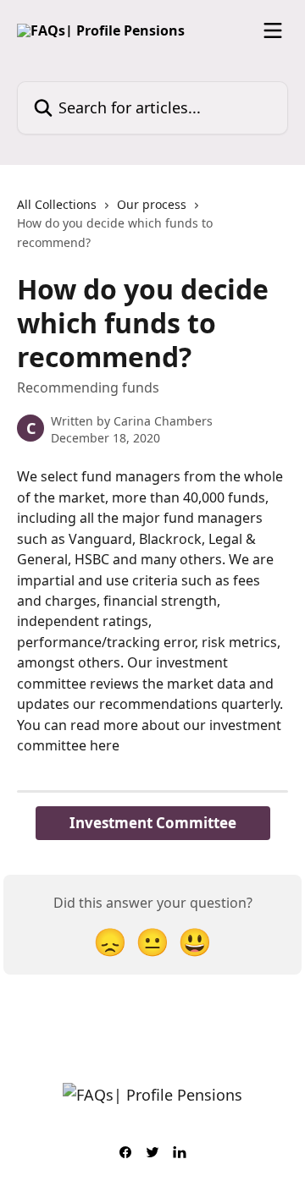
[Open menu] (273, 30)
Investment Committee (152, 822)
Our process (151, 204)
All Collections (57, 204)
